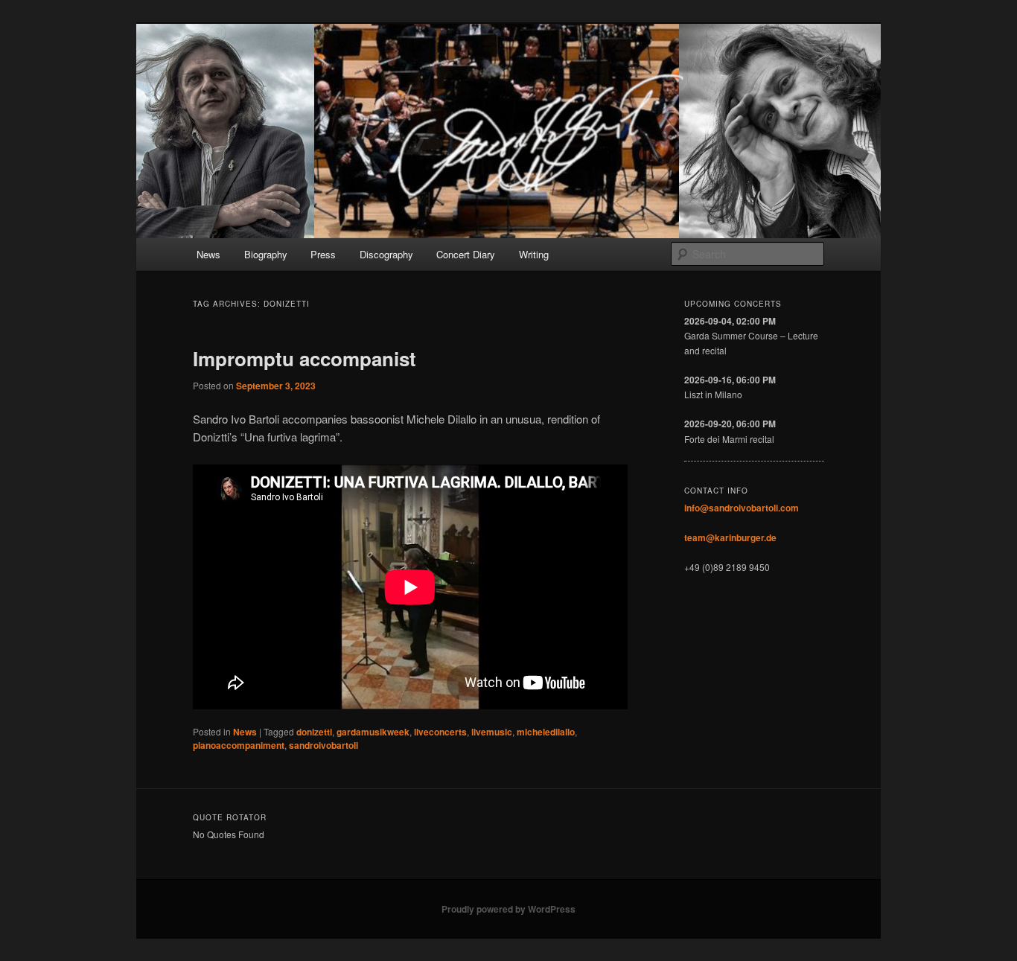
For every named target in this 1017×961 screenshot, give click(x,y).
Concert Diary (465, 254)
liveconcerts (440, 731)
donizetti (314, 731)
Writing (534, 254)
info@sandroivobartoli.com (741, 507)
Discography (386, 254)
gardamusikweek (373, 731)
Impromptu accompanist (304, 358)
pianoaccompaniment (238, 745)
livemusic (491, 731)
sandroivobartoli (323, 745)
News (208, 254)
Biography (265, 254)
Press (323, 254)
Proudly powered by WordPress (508, 909)
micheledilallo (546, 731)
